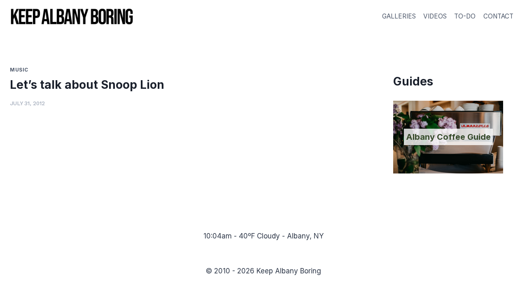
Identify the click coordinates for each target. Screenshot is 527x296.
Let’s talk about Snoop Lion (87, 85)
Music (19, 70)
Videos (435, 16)
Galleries (399, 16)
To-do (465, 16)
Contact (498, 16)
